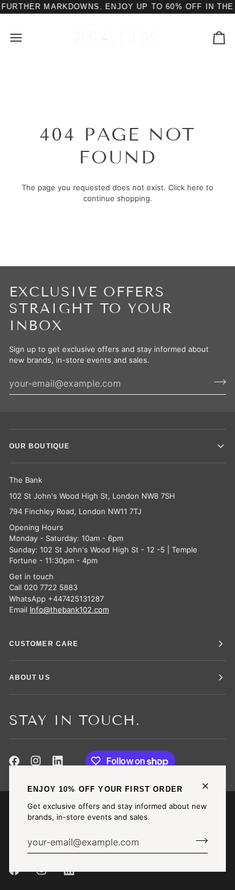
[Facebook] (14, 761)
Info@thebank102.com (69, 609)
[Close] (210, 786)
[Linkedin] (57, 761)
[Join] (198, 841)
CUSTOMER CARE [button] (43, 644)
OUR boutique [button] (39, 446)
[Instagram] (36, 761)
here (195, 187)
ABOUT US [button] (29, 677)
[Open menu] (26, 37)
